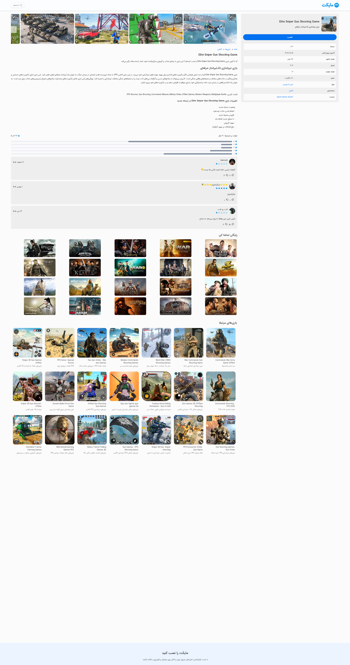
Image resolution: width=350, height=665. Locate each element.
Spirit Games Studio (285, 97)
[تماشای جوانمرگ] (85, 307)
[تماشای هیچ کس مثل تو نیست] (175, 307)
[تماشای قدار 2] (221, 287)
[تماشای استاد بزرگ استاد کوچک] (85, 249)
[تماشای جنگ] (175, 249)
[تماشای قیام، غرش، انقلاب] (175, 287)
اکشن (291, 90)
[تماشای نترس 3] (221, 268)
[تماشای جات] (40, 268)
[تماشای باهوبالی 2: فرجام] (221, 307)
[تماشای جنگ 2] (130, 268)
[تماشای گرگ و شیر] (85, 287)
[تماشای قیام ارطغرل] (175, 268)
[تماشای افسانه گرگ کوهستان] (40, 287)
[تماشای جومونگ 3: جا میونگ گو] (40, 307)
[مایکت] (330, 7)
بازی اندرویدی (288, 84)
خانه (235, 49)
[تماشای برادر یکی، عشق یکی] (130, 307)
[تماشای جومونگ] (130, 249)
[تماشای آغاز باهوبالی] (130, 287)
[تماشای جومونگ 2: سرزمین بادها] (40, 249)
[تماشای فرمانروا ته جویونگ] (221, 249)
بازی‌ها (228, 49)
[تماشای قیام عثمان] (85, 268)
